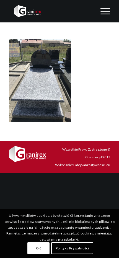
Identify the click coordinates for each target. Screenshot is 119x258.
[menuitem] (102, 11)
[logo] (49, 11)
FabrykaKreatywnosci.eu (91, 165)
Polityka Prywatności (72, 248)
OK (38, 248)
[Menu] (102, 11)
